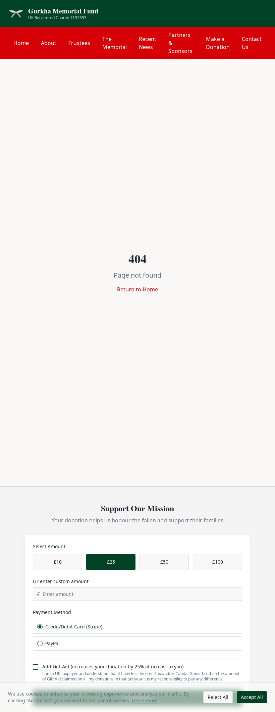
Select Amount (49, 546)
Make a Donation (218, 43)
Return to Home (137, 289)
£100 (217, 562)
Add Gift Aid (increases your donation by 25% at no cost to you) (112, 666)
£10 (58, 562)
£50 (164, 562)
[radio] (40, 626)
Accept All (252, 697)
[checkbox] (35, 667)
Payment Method (52, 612)
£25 (111, 562)
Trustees (79, 43)
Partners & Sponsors (180, 43)
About (48, 43)
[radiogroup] (137, 635)
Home (21, 43)
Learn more (145, 700)
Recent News (147, 43)
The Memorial (114, 43)
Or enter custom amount (61, 581)
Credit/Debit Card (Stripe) (73, 626)
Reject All (218, 697)
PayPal (52, 643)
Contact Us (252, 43)
